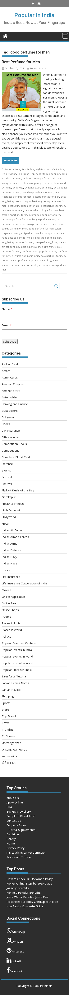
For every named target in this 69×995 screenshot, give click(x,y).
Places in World (12, 630)
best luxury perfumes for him (23, 205)
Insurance (8, 570)
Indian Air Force (12, 530)
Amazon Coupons (13, 384)
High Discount (43, 169)
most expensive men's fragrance (38, 246)
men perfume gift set (46, 242)
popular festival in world (17, 663)
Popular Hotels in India (17, 670)
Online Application (13, 596)
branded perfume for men (45, 215)
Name (7, 309)
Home (11, 843)
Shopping (8, 696)
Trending (8, 729)
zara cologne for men (38, 265)
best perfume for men (53, 205)
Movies (6, 590)
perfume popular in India (25, 256)
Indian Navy (9, 557)
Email (7, 325)
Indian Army (9, 543)
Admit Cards (10, 377)
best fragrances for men (46, 196)
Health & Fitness (13, 503)
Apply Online (15, 802)
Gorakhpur (9, 497)
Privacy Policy (16, 848)
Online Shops (9, 174)
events (6, 470)
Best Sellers (28, 169)
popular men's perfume (15, 260)
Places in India (11, 623)
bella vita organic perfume (35, 183)
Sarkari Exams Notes (15, 683)
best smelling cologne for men (41, 210)
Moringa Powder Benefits (24, 892)
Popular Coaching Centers (19, 643)
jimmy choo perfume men (47, 237)
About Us (13, 798)
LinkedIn (17, 961)
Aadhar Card (10, 364)
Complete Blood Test (16, 457)
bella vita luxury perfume (36, 178)
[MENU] (65, 36)
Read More (10, 160)
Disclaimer (13, 834)
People (6, 616)
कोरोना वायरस (9, 763)
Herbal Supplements (21, 830)
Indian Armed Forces (15, 537)
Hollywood (9, 517)
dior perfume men (53, 224)
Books (6, 424)
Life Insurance (11, 577)
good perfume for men (41, 228)
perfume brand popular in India (39, 251)
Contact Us (14, 820)
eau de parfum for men (14, 228)
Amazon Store (12, 169)
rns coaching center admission (26, 852)
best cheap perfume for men (37, 192)
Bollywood (9, 417)
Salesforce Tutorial (14, 676)
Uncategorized (11, 743)
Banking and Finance (15, 404)
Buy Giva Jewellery (19, 811)
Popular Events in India (17, 650)
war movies (9, 756)
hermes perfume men (52, 233)
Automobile (9, 397)
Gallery (11, 839)
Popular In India (34, 15)
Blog (9, 807)
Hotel (5, 523)
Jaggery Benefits (18, 888)
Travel (6, 723)
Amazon (17, 941)
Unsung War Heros (14, 749)
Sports (6, 703)
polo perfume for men (53, 256)
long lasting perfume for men (17, 242)
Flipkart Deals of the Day (18, 490)
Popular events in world (17, 656)
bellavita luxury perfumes (38, 187)
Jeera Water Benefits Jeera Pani (27, 897)
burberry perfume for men (16, 219)
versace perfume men (13, 265)
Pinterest (18, 951)
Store (5, 709)
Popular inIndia (38, 68)
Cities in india (10, 437)
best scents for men (12, 210)
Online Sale (58, 169)
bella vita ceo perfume (48, 174)
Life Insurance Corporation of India (24, 583)
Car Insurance (11, 430)
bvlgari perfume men (43, 219)
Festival (7, 477)
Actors (6, 371)
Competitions (10, 450)
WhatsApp (18, 932)
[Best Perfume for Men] (21, 74)
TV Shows (8, 736)
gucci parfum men (29, 233)
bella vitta (18, 187)
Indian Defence (11, 550)
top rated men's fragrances (44, 260)
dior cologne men (31, 224)
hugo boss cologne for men (17, 237)
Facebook (16, 971)
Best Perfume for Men (21, 62)
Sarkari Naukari (11, 689)
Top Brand (23, 174)
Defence (7, 464)
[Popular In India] (5, 35)
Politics (6, 636)
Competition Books (14, 444)
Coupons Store (16, 825)
